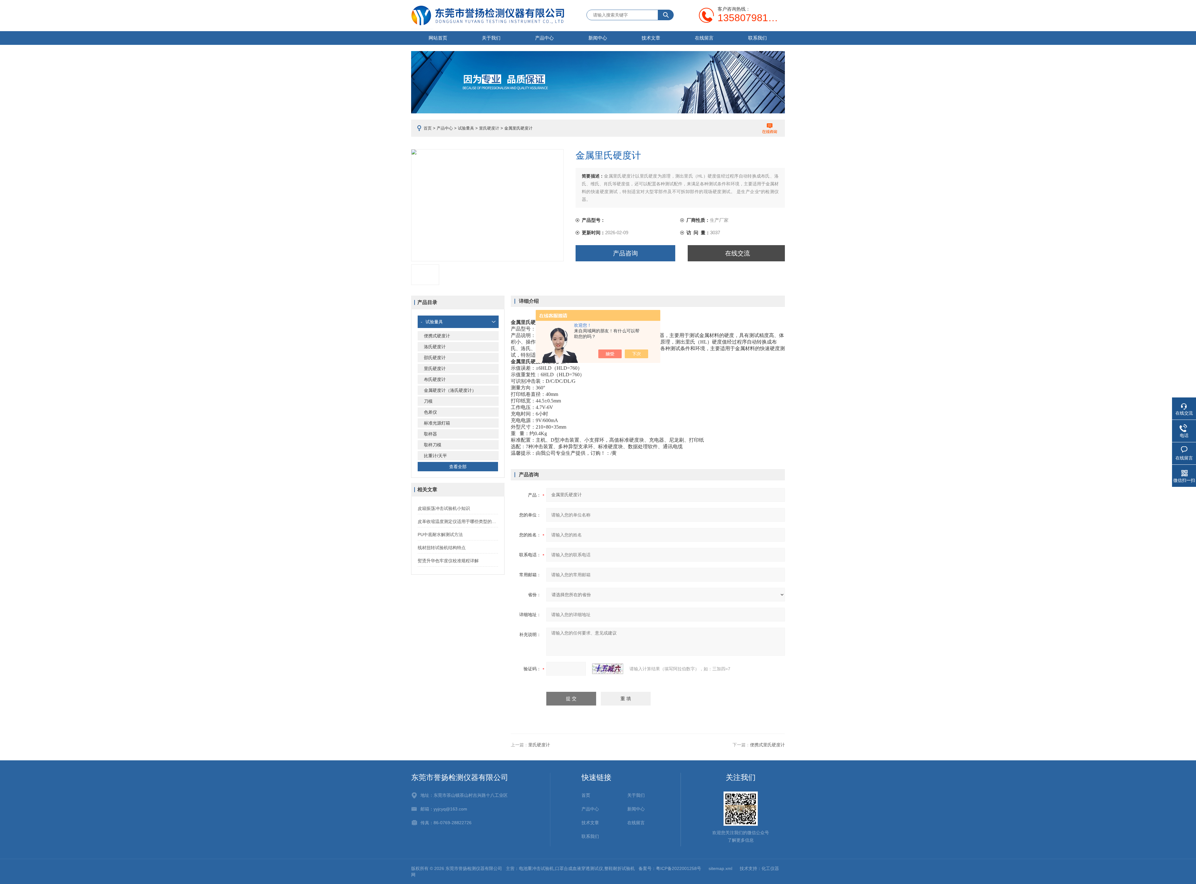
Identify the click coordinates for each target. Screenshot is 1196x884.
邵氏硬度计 (435, 357)
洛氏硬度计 (435, 346)
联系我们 (757, 37)
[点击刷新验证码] (607, 668)
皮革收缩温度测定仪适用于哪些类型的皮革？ (458, 521)
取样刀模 (432, 444)
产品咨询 (625, 253)
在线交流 (737, 253)
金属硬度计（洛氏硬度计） (450, 390)
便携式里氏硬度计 (767, 744)
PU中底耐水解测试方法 (440, 534)
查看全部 (458, 466)
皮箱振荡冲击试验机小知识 (444, 508)
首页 (428, 128)
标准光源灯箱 (437, 423)
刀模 (428, 401)
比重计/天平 (435, 455)
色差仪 (430, 412)
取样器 (430, 433)
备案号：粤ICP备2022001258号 (669, 868)
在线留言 (704, 37)
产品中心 (544, 37)
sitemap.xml (720, 868)
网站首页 (438, 37)
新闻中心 (597, 37)
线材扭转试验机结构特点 (442, 547)
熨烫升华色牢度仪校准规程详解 (448, 560)
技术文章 (651, 37)
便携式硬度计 (437, 335)
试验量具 (466, 128)
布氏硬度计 (435, 379)
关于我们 (491, 37)
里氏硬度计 (489, 128)
